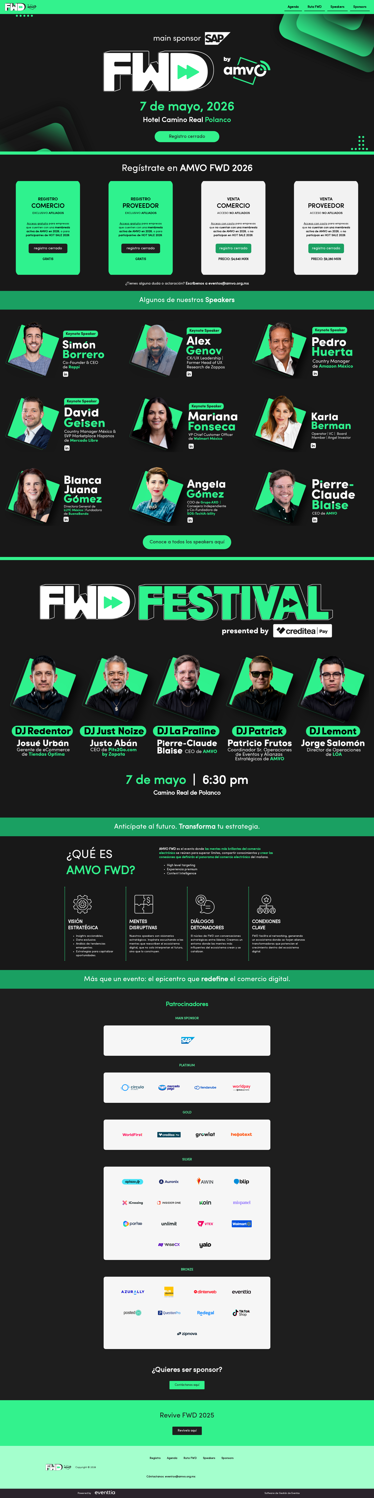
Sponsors (359, 7)
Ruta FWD (315, 7)
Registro (155, 1458)
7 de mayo (156, 780)
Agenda (293, 7)
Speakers (337, 7)
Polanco (218, 120)
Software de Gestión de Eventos (282, 1493)
